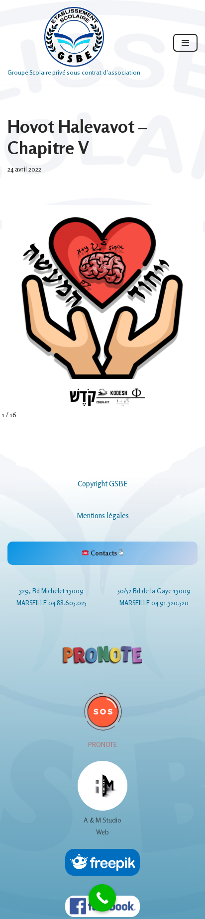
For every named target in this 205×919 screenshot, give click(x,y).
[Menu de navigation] (185, 43)
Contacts (103, 553)
